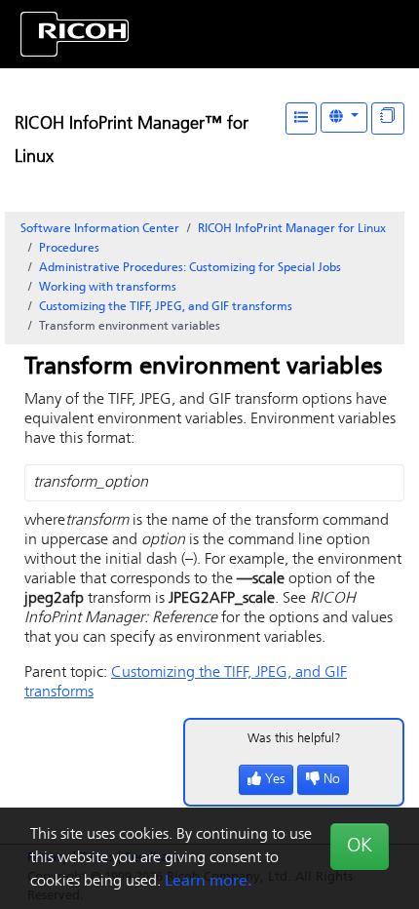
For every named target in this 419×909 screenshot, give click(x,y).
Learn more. (208, 881)
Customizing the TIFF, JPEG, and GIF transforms (165, 307)
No (332, 779)
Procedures (69, 249)
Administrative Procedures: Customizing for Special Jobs (190, 268)
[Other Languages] (344, 117)
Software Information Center (99, 229)
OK (359, 846)
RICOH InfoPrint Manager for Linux (292, 229)
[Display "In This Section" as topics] (387, 118)
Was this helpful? (294, 738)
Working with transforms (107, 288)
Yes (275, 779)
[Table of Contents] (301, 118)
